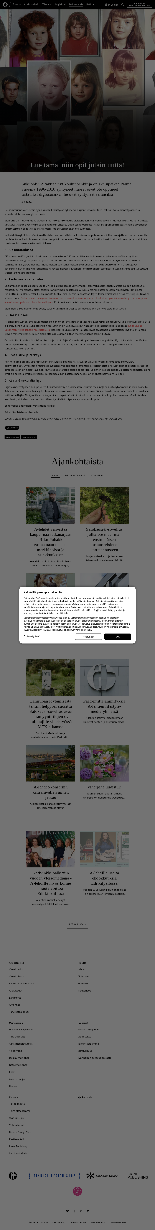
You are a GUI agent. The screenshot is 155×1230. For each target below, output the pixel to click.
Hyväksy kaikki (117, 636)
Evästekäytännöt (32, 636)
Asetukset (88, 636)
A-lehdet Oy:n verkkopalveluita (76, 629)
